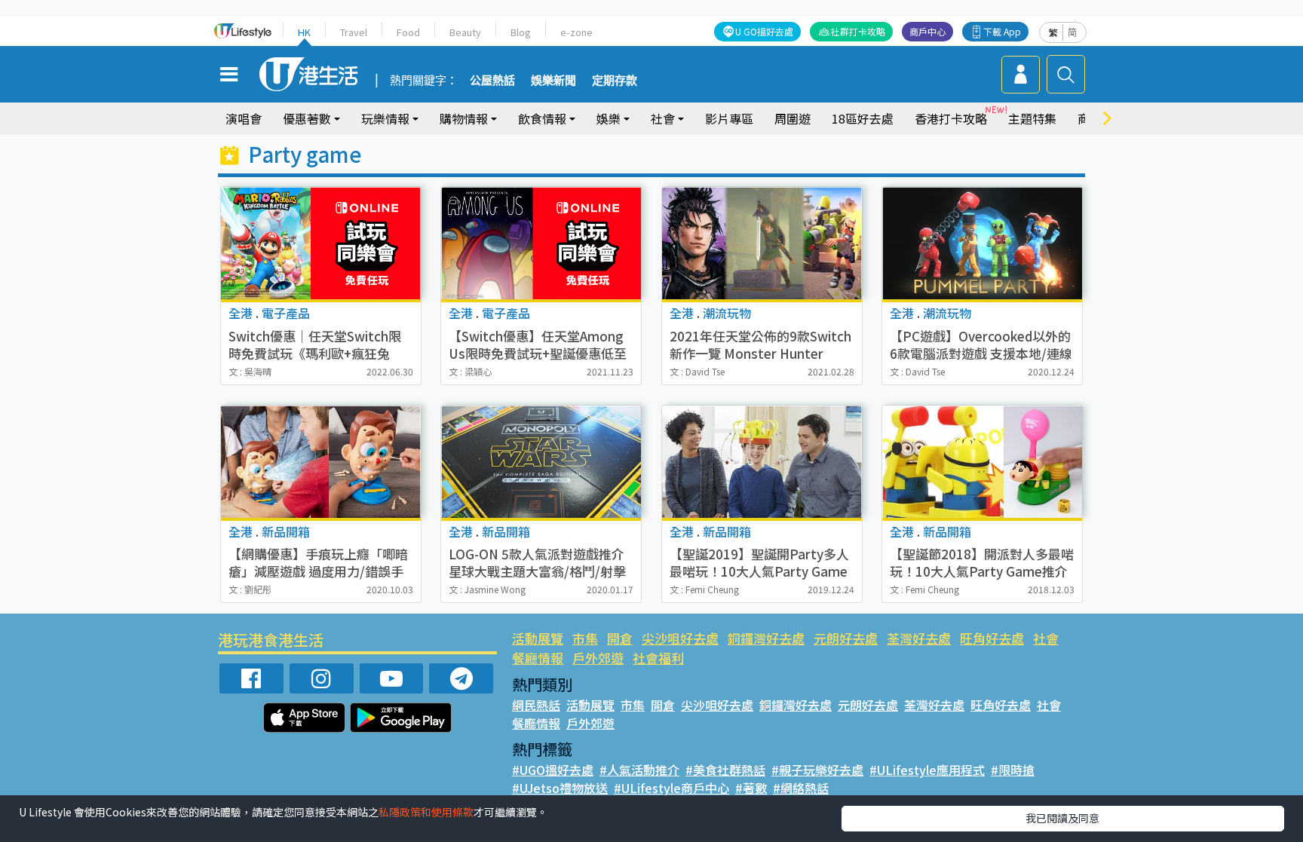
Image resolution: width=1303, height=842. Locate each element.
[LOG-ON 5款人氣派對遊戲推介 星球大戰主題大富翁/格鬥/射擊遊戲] (541, 462)
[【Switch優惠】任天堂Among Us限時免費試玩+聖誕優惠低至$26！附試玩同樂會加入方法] (541, 243)
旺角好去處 (992, 638)
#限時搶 (1013, 770)
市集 (585, 638)
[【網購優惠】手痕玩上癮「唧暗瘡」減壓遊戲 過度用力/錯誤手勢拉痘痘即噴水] (321, 462)
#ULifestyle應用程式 (927, 770)
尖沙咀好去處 (680, 638)
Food (408, 32)
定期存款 (614, 81)
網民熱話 (536, 705)
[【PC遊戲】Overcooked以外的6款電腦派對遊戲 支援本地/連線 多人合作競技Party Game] (982, 243)
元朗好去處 (846, 638)
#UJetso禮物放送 (560, 788)
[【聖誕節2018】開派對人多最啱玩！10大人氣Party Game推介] (982, 462)
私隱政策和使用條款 (426, 811)
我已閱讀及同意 (1062, 817)
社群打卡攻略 (858, 31)
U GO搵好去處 (764, 31)
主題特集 (1032, 118)
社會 (1046, 638)
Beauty (465, 32)
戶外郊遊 (598, 657)
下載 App (1002, 31)
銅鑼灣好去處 (766, 638)
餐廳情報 (537, 657)
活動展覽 (537, 638)
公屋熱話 (492, 81)
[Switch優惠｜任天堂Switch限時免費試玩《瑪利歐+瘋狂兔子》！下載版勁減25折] (321, 243)
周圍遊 (792, 118)
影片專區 (729, 118)
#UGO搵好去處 (552, 770)
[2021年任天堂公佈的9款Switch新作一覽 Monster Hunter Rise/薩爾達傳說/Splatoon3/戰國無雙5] (762, 243)
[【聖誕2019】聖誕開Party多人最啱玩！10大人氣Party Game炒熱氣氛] (762, 462)
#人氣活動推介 (639, 770)
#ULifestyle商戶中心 (671, 788)
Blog (520, 32)
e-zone (576, 32)
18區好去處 (863, 118)
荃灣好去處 (919, 638)
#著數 (751, 788)
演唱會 (243, 118)
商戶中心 (927, 31)
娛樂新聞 (553, 81)
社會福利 (658, 657)
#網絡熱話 (801, 788)
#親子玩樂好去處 (817, 770)
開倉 (620, 638)
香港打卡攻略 (951, 118)
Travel (353, 32)
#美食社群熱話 (725, 770)
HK (304, 32)
